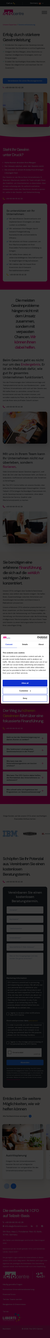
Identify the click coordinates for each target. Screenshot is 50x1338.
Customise (23, 691)
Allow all (25, 683)
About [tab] (41, 644)
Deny (25, 698)
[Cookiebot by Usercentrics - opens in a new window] (37, 637)
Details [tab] (25, 644)
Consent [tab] (8, 644)
